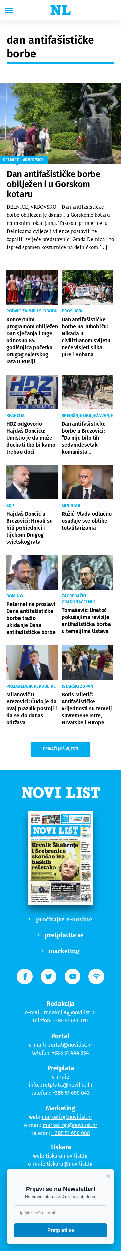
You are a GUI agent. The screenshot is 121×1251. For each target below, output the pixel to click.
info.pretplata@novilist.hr (61, 1085)
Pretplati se (60, 1230)
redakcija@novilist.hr (70, 1012)
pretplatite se (64, 935)
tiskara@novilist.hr (70, 1164)
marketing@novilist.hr (70, 1125)
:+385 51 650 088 (70, 1133)
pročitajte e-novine (64, 919)
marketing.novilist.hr (67, 1117)
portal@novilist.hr (69, 1045)
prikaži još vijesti (60, 749)
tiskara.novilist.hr (67, 1156)
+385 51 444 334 (70, 1053)
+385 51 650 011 (71, 1020)
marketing (64, 951)
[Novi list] (60, 10)
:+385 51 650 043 (70, 1093)
